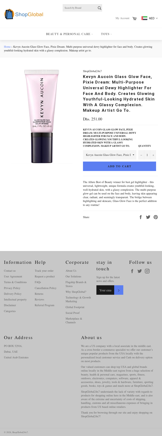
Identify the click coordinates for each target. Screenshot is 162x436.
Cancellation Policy (46, 288)
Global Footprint (75, 307)
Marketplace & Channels (74, 320)
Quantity (144, 146)
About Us (71, 270)
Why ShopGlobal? (76, 292)
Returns (39, 294)
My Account (122, 18)
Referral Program (44, 305)
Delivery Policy (13, 294)
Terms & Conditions (15, 282)
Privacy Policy (12, 288)
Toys (105, 34)
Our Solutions (73, 276)
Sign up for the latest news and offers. (108, 279)
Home (7, 46)
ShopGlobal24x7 (20, 432)
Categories (10, 311)
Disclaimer (10, 305)
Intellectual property (15, 299)
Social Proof (73, 313)
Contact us (10, 270)
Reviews (39, 299)
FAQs (38, 282)
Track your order (44, 270)
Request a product (45, 276)
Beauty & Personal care (68, 34)
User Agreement (13, 276)
